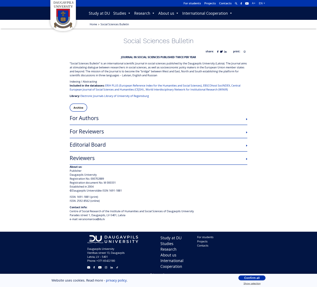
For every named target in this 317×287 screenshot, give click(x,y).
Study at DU (99, 13)
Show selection (252, 283)
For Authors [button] (84, 118)
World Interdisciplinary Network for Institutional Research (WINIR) (187, 89)
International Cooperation (205, 13)
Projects (210, 3)
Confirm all (252, 278)
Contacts (225, 3)
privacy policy (116, 280)
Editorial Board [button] (88, 145)
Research (142, 13)
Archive (78, 107)
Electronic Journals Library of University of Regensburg (114, 96)
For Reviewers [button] (87, 131)
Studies (119, 13)
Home (93, 24)
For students (192, 3)
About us (166, 13)
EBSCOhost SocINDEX (216, 85)
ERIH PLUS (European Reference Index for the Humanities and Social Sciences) (153, 85)
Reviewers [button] (82, 158)
